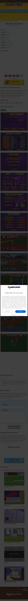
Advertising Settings (15, 306)
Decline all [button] (8, 311)
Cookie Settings (14, 308)
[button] (14, 314)
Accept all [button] (20, 311)
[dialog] (14, 300)
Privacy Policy (20, 308)
